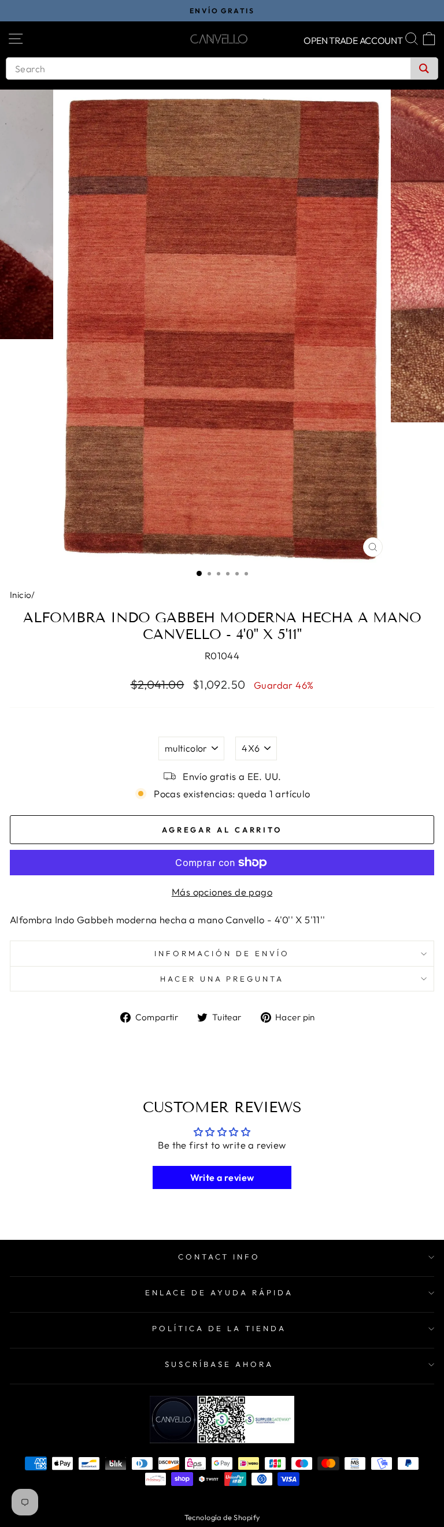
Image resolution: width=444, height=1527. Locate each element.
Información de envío (222, 953)
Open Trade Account (353, 40)
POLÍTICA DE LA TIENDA (219, 1328)
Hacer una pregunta (222, 978)
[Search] (424, 68)
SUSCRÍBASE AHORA (219, 1364)
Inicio (20, 594)
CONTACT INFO (219, 1256)
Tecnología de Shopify (222, 1517)
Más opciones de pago (222, 892)
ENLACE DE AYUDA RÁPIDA (219, 1292)
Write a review (222, 1177)
